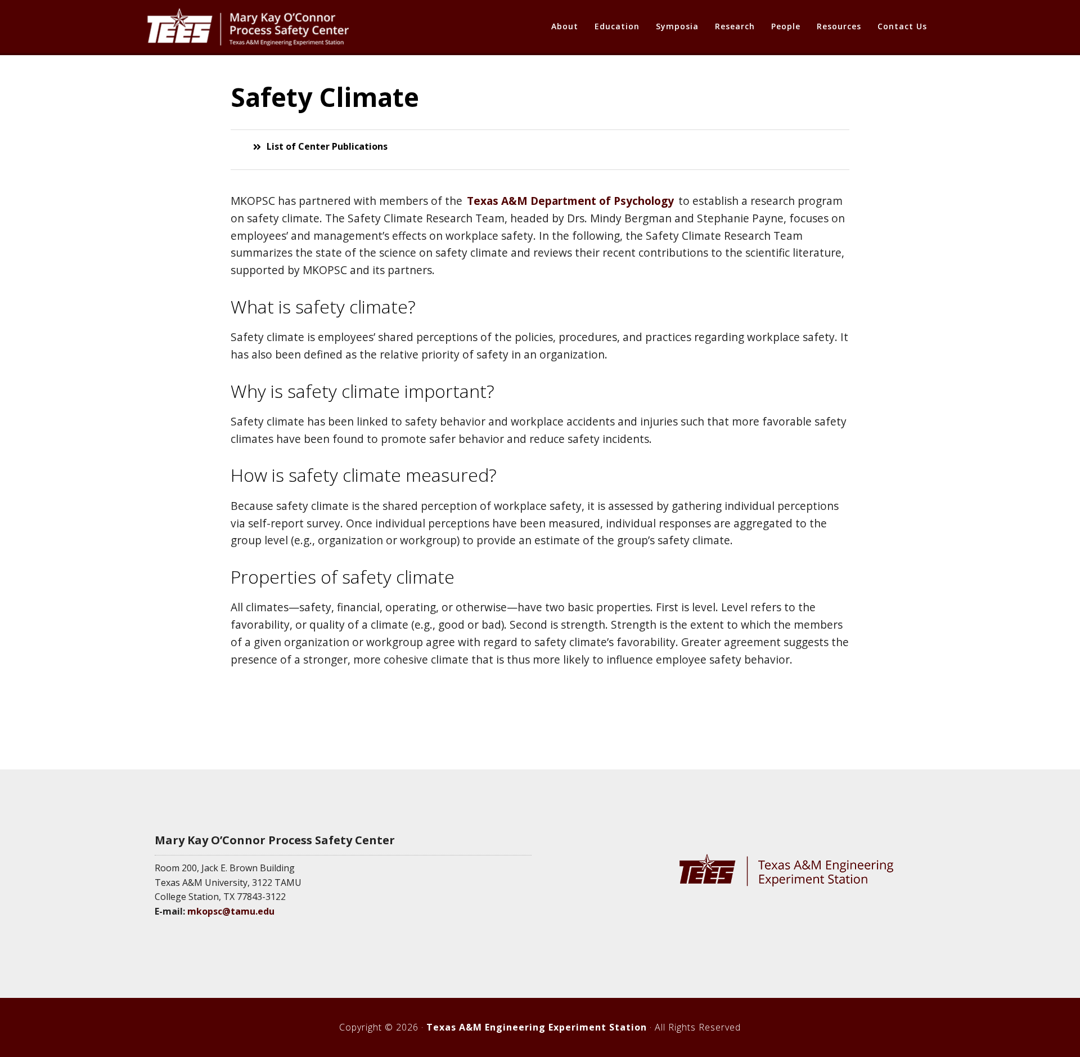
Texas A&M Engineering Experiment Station (536, 1027)
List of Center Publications (327, 146)
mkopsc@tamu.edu (230, 911)
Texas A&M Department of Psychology (570, 200)
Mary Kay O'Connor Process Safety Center (247, 27)
